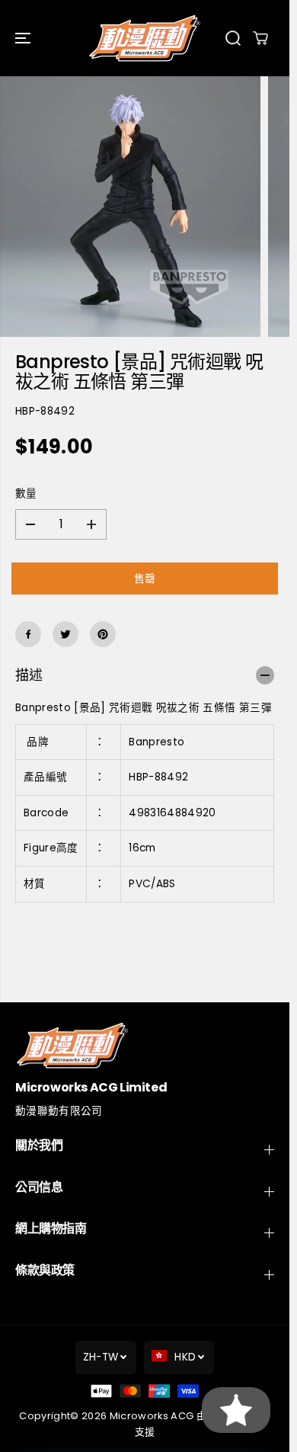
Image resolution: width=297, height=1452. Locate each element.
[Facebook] (28, 634)
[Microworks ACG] (145, 38)
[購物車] (260, 38)
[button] (24, 38)
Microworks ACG (152, 1416)
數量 (26, 493)
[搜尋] (233, 38)
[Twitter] (65, 634)
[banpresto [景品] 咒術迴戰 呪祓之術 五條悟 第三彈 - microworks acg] (130, 206)
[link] (144, 1045)
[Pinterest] (103, 634)
